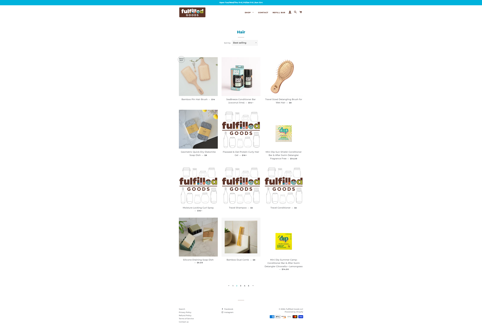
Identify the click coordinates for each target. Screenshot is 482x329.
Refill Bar (279, 12)
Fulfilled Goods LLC (294, 309)
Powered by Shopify (294, 312)
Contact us (184, 322)
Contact (263, 12)
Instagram (228, 312)
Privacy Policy (185, 312)
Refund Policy (185, 315)
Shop (248, 12)
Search (182, 309)
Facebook (228, 309)
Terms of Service (186, 318)
